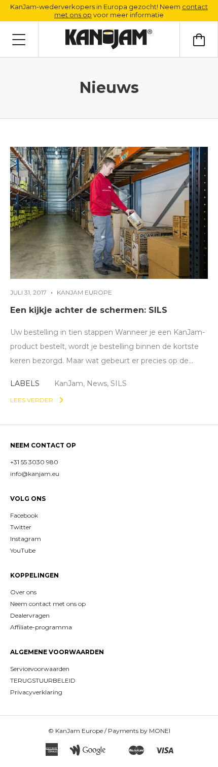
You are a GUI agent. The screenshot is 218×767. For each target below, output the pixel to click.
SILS (119, 383)
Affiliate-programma (41, 627)
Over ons (23, 592)
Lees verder (32, 400)
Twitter (20, 527)
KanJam (68, 383)
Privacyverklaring (36, 692)
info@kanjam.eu (34, 473)
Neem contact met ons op (48, 604)
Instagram (25, 538)
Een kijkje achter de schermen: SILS (88, 310)
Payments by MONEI (139, 730)
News (97, 383)
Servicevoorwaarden (39, 669)
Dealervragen (30, 615)
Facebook (24, 515)
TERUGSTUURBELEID (43, 680)
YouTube (22, 550)
